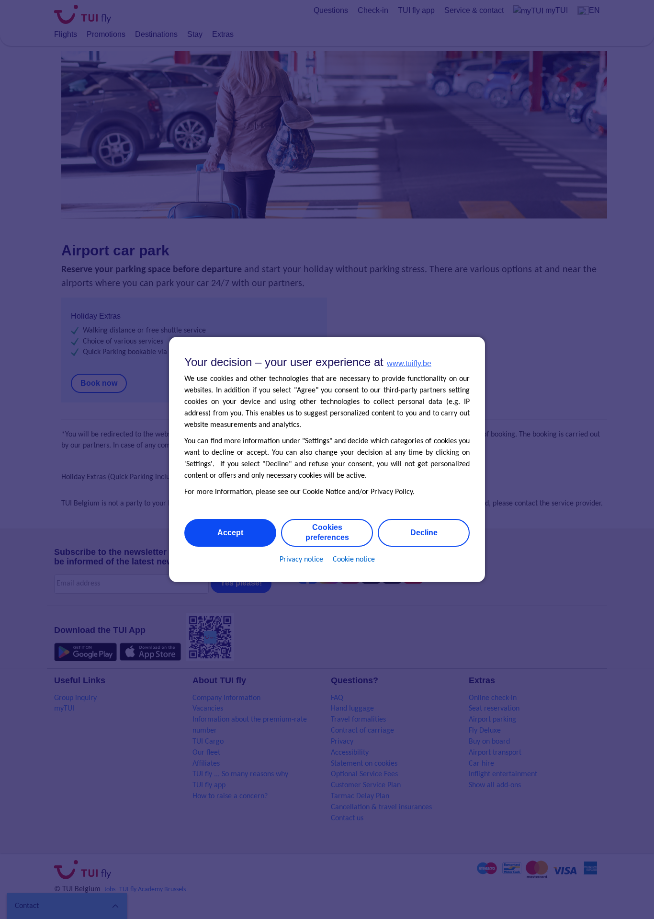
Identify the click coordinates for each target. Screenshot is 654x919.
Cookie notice (354, 559)
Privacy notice (301, 559)
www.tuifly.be (409, 363)
